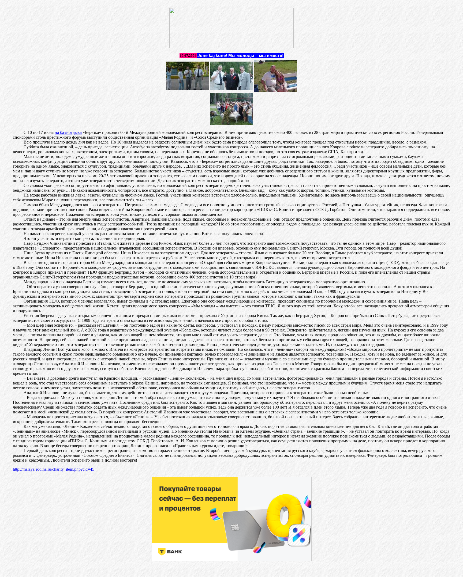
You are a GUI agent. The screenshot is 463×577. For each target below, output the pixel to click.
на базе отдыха (68, 132)
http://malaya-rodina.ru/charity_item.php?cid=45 (53, 469)
